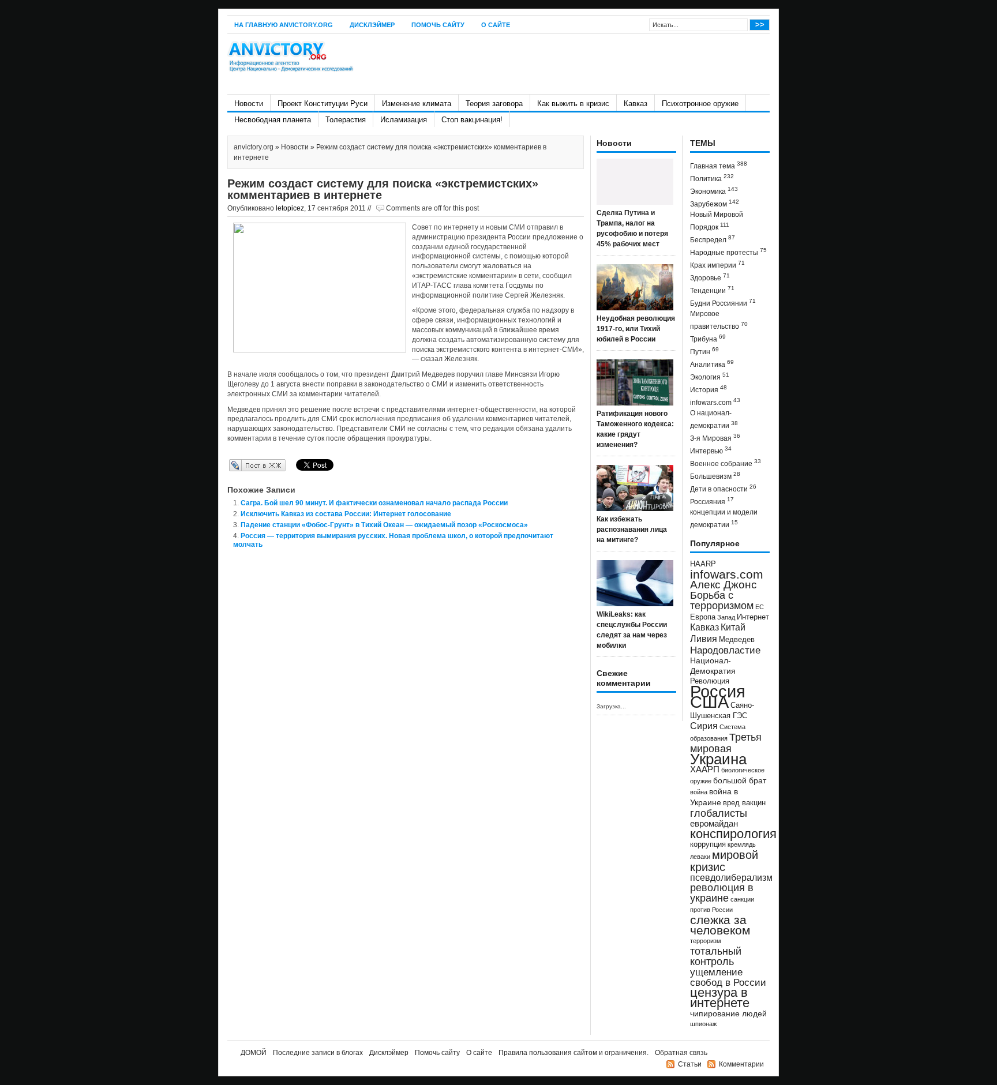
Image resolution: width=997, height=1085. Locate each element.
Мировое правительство (719, 320)
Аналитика (712, 364)
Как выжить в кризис (573, 103)
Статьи (690, 1064)
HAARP (703, 564)
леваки (700, 856)
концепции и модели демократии (724, 518)
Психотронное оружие (700, 103)
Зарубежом (714, 203)
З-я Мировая (715, 437)
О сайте (495, 24)
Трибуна (708, 338)
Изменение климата (416, 103)
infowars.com (715, 402)
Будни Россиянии (723, 302)
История (708, 389)
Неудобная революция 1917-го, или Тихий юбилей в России (636, 328)
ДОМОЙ (254, 1053)
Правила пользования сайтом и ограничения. (573, 1053)
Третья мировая (726, 742)
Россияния (712, 501)
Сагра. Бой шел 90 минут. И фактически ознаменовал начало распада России (374, 503)
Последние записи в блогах (318, 1053)
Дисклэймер (372, 24)
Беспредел (712, 239)
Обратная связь (681, 1053)
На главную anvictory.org (283, 24)
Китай (733, 627)
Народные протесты (728, 252)
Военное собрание (725, 463)
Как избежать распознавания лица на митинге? (632, 529)
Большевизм (715, 475)
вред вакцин (744, 802)
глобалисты (718, 813)
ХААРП (704, 769)
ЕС (759, 606)
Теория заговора (494, 103)
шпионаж (703, 1023)
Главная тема (718, 165)
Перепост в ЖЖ (240, 465)
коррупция (708, 844)
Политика (712, 178)
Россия (717, 691)
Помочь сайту (437, 24)
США (709, 701)
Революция (709, 681)
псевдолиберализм (731, 877)
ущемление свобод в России (728, 977)
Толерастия (345, 119)
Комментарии (741, 1064)
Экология (709, 376)
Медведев (737, 640)
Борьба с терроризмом (722, 600)
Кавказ (635, 103)
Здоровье (710, 277)
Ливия (703, 638)
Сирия (704, 726)
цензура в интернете (719, 997)
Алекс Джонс (723, 585)
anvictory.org (253, 147)
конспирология (733, 834)
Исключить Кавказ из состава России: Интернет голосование (346, 514)
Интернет (753, 617)
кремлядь (742, 844)
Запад (726, 617)
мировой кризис (724, 861)
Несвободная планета (272, 119)
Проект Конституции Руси (323, 103)
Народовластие (725, 650)
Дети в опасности (723, 488)
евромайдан (714, 823)
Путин (704, 351)
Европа (702, 617)
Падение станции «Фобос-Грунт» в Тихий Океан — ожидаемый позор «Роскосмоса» (384, 525)
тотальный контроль (715, 956)
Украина (718, 759)
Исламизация (403, 119)
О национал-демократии (714, 419)
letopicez (290, 208)
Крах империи (717, 264)
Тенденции (712, 290)
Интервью (711, 450)
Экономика (714, 191)
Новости (248, 103)
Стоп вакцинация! (472, 119)
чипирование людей (728, 1013)
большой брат (739, 780)
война (698, 792)
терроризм (705, 940)
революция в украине (722, 893)
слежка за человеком (720, 925)
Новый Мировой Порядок (716, 221)
